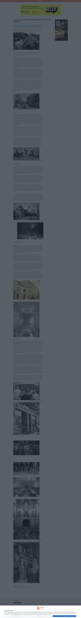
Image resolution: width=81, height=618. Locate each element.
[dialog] (40, 612)
